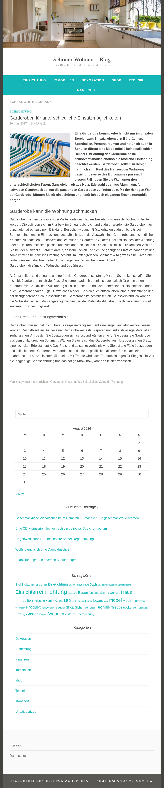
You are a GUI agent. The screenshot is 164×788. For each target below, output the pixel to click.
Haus (68, 381)
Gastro (104, 592)
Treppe (116, 607)
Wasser (32, 614)
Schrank (104, 381)
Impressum (17, 745)
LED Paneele (78, 601)
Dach (93, 584)
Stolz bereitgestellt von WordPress (49, 780)
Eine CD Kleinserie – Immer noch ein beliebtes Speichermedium (61, 528)
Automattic (140, 780)
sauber (60, 607)
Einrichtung (34, 80)
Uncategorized (25, 711)
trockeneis (130, 607)
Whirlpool (43, 614)
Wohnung (117, 381)
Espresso (72, 593)
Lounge (88, 601)
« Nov (19, 494)
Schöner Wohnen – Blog (82, 59)
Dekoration (93, 80)
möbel (77, 381)
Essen (83, 592)
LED (67, 600)
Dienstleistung (124, 585)
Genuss (115, 592)
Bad (18, 584)
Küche (59, 600)
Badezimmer (29, 584)
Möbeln (128, 600)
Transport (85, 90)
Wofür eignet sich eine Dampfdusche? (42, 549)
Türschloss (143, 608)
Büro (86, 585)
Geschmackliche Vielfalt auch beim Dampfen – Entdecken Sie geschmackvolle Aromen (77, 518)
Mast (106, 601)
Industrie (39, 600)
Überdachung (85, 614)
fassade (94, 592)
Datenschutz (18, 755)
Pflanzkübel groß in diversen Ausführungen (46, 560)
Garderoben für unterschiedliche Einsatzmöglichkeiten (65, 118)
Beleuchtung (58, 584)
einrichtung (53, 591)
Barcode (43, 585)
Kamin (50, 600)
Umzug (20, 614)
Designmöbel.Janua (107, 585)
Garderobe (57, 381)
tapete (92, 608)
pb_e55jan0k (37, 123)
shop (116, 80)
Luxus (98, 600)
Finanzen (22, 659)
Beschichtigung (76, 585)
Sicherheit (81, 607)
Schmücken (90, 381)
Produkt (33, 607)
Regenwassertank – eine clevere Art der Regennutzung (54, 539)
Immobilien (64, 80)
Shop (70, 607)
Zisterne (70, 614)
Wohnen (56, 613)
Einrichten (42, 381)
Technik (136, 80)
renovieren (48, 607)
